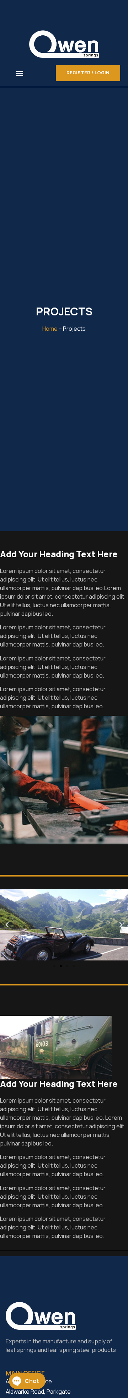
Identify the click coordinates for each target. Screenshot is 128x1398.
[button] (20, 73)
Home (50, 329)
